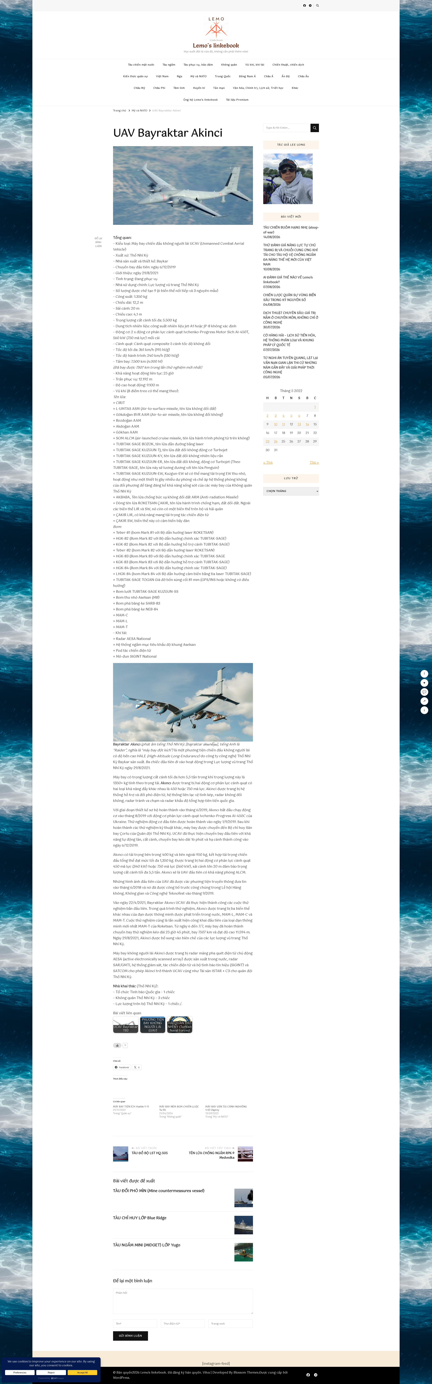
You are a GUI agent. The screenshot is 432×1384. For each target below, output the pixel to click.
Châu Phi (159, 88)
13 (299, 424)
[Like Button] (117, 1045)
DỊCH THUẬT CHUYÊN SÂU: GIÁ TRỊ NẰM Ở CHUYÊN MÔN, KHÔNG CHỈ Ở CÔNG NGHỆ (290, 318)
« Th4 (268, 462)
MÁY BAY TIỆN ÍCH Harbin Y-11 (131, 1107)
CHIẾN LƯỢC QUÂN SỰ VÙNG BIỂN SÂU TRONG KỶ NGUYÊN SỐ (289, 298)
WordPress (121, 1377)
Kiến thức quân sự (135, 76)
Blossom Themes (246, 1372)
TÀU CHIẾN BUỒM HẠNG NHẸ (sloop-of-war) (291, 230)
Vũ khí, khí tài (254, 65)
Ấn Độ (286, 76)
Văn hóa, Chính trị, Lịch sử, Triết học (258, 88)
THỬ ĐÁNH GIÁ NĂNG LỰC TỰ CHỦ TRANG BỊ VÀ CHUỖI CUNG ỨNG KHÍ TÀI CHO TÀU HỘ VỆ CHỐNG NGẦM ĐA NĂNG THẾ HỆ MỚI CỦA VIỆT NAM (290, 255)
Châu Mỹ (139, 88)
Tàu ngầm (169, 65)
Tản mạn (219, 88)
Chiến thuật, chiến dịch (288, 65)
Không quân (229, 65)
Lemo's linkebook (216, 45)
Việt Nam (162, 76)
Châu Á (268, 76)
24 (275, 441)
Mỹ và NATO (199, 76)
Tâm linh (179, 88)
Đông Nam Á (247, 76)
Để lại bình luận (98, 242)
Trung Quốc (223, 76)
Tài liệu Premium (237, 100)
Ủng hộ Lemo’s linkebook (200, 100)
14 (307, 424)
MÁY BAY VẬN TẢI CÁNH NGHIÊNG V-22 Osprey (226, 1108)
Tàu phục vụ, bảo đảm (198, 65)
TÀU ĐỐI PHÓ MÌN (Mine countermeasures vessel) (159, 1191)
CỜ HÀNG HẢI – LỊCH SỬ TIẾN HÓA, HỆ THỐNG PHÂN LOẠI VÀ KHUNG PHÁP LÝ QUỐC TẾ (289, 340)
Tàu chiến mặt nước (141, 65)
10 (275, 424)
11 (283, 424)
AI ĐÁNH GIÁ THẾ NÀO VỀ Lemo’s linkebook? (288, 280)
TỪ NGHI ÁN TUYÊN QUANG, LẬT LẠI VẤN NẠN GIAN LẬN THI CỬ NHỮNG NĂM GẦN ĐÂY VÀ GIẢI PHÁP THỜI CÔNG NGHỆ (290, 365)
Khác (295, 88)
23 (267, 441)
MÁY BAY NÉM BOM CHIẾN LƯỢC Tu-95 (179, 1108)
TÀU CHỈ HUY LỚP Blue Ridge (139, 1218)
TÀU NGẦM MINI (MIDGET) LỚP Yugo (146, 1245)
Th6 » (314, 462)
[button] (183, 702)
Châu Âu (303, 76)
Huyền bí (199, 88)
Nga (179, 76)
